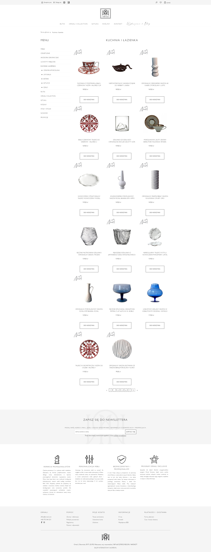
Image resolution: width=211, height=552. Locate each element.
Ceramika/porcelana (51, 70)
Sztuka (43, 100)
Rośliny (44, 105)
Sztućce (46, 83)
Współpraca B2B (123, 522)
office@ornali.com (46, 517)
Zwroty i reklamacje (73, 517)
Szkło (45, 87)
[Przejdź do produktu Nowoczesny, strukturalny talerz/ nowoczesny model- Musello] (89, 180)
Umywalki (47, 75)
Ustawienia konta (98, 520)
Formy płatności (149, 517)
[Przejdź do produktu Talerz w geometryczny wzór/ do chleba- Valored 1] (89, 349)
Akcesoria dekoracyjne (50, 58)
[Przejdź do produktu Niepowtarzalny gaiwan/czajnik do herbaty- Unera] (122, 67)
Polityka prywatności (73, 520)
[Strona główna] (105, 13)
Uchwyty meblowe (48, 62)
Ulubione (95, 522)
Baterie (46, 79)
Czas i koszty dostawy (151, 520)
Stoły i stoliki (46, 109)
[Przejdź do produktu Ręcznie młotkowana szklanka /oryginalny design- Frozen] (89, 236)
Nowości (44, 113)
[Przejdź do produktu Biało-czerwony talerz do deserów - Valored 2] (89, 123)
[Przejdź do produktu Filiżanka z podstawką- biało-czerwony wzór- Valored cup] (89, 67)
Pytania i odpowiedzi (73, 525)
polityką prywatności (120, 435)
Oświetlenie (45, 53)
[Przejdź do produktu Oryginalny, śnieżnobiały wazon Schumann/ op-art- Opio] (155, 180)
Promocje (44, 117)
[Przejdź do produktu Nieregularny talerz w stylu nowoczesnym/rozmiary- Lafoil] (155, 236)
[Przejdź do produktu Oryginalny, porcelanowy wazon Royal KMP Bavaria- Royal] (89, 293)
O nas (120, 517)
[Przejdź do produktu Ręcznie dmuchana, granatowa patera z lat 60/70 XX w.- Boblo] (122, 293)
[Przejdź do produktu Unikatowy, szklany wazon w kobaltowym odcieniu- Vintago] (155, 293)
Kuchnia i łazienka (48, 66)
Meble (43, 49)
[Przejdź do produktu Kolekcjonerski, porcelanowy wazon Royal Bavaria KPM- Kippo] (122, 180)
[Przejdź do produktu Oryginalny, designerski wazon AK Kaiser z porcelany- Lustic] (155, 67)
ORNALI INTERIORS (48, 494)
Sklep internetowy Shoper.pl (105, 548)
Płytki (43, 92)
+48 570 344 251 (46, 520)
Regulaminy (70, 522)
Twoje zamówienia (98, 517)
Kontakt (120, 520)
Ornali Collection (48, 96)
